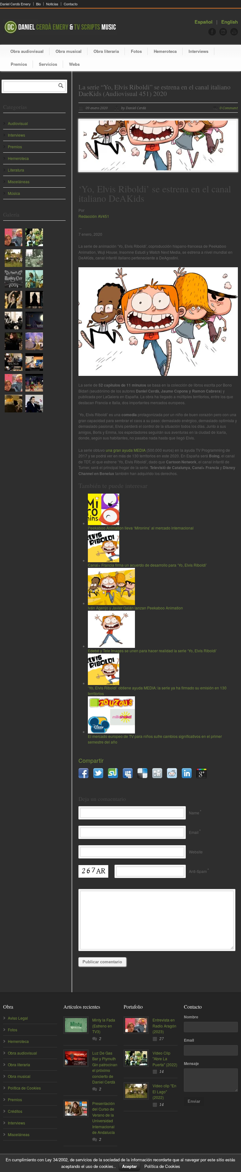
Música (14, 193)
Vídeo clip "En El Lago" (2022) (164, 1091)
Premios (19, 64)
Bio (38, 4)
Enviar (194, 1101)
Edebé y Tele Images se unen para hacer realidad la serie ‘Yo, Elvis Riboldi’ (152, 650)
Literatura (16, 170)
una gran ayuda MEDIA (126, 450)
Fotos (136, 51)
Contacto (71, 4)
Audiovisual (18, 123)
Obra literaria (106, 51)
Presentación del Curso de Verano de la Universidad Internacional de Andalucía (103, 1118)
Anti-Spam (198, 871)
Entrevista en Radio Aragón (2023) (164, 1025)
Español (203, 21)
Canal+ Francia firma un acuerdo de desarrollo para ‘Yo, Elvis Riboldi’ (147, 565)
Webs (74, 64)
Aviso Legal (18, 1018)
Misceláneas (18, 181)
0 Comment (229, 108)
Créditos (15, 1111)
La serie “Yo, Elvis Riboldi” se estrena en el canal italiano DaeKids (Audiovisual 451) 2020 (154, 90)
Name (194, 812)
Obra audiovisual (27, 51)
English (229, 21)
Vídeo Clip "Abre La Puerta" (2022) (165, 1058)
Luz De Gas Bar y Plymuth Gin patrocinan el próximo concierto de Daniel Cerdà (104, 1067)
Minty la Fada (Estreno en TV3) (103, 1025)
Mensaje (191, 1063)
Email (194, 832)
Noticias (52, 4)
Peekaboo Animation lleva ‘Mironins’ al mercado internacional (141, 527)
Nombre (191, 1017)
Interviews (198, 51)
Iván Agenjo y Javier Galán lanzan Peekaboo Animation (135, 607)
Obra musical (69, 51)
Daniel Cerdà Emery (15, 4)
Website (196, 851)
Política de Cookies (24, 1087)
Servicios (48, 64)
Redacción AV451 (93, 216)
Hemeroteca (165, 51)
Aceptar (129, 1166)
